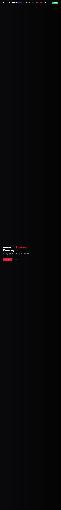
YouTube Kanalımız (9, 262)
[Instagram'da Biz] (40, 2)
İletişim (37, 2)
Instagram (17, 259)
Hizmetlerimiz (28, 2)
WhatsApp (55, 2)
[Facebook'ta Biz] (38, 2)
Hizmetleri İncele (7, 259)
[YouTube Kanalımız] (41, 2)
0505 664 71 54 (48, 2)
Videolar (33, 2)
